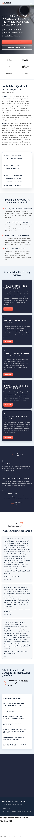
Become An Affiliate (6, 811)
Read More (8, 309)
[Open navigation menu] (30, 2)
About (17, 801)
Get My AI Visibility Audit (17, 47)
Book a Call (17, 42)
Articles (23, 801)
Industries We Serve (8, 801)
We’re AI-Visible (27, 811)
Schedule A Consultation (17, 811)
